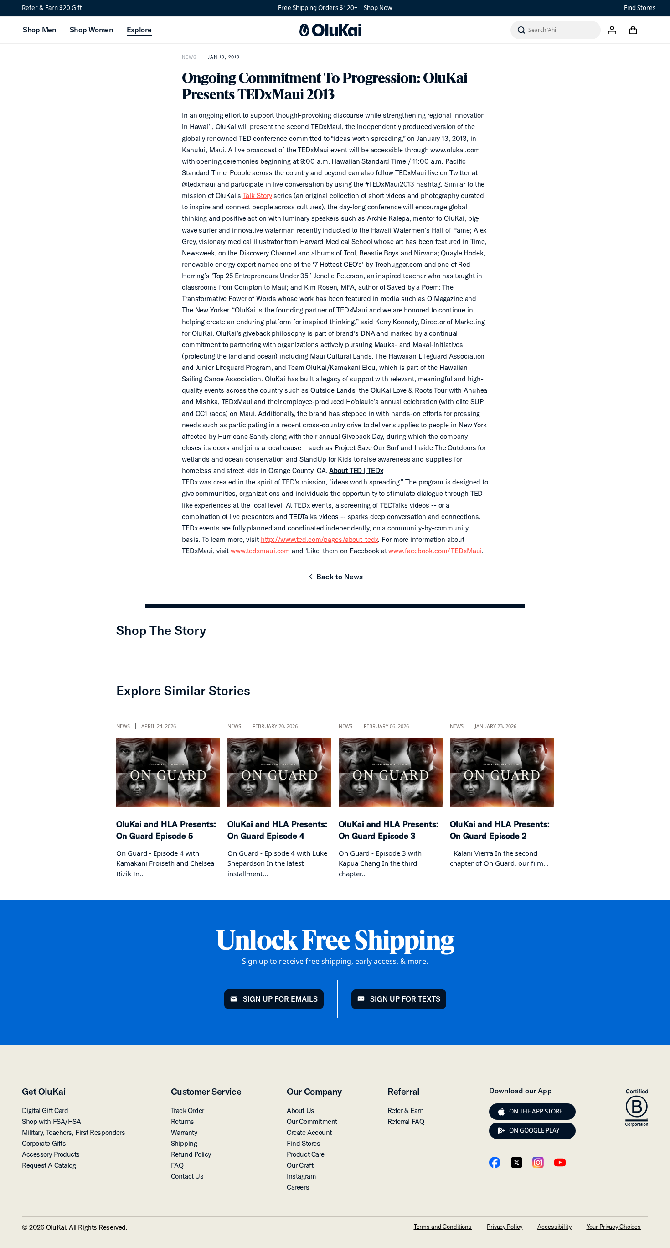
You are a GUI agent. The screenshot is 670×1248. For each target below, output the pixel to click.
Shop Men (39, 29)
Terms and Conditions (443, 1226)
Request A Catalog (49, 1165)
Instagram (301, 1176)
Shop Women (91, 29)
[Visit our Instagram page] (538, 1162)
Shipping (184, 1143)
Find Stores (639, 8)
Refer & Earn (405, 1110)
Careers (298, 1187)
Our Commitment (312, 1121)
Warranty (184, 1132)
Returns (182, 1121)
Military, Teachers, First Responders (73, 1132)
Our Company (314, 1091)
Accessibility (554, 1226)
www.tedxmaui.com (260, 550)
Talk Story (257, 195)
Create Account (309, 1132)
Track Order (187, 1110)
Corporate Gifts (44, 1143)
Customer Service (206, 1091)
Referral (403, 1091)
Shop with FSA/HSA (51, 1121)
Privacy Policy (504, 1226)
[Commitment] (636, 1108)
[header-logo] (330, 30)
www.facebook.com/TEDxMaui (435, 550)
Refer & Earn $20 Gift (52, 8)
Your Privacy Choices (614, 1226)
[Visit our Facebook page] (494, 1162)
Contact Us (187, 1176)
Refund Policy (191, 1154)
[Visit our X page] (516, 1162)
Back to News (335, 579)
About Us (300, 1110)
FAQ (177, 1165)
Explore (139, 29)
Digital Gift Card (45, 1110)
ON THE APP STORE (535, 1111)
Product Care (306, 1154)
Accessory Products (51, 1154)
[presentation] (501, 1112)
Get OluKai (44, 1091)
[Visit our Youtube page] (560, 1162)
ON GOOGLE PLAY (534, 1130)
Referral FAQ (405, 1121)
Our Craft (300, 1165)
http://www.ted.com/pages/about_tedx (319, 539)
